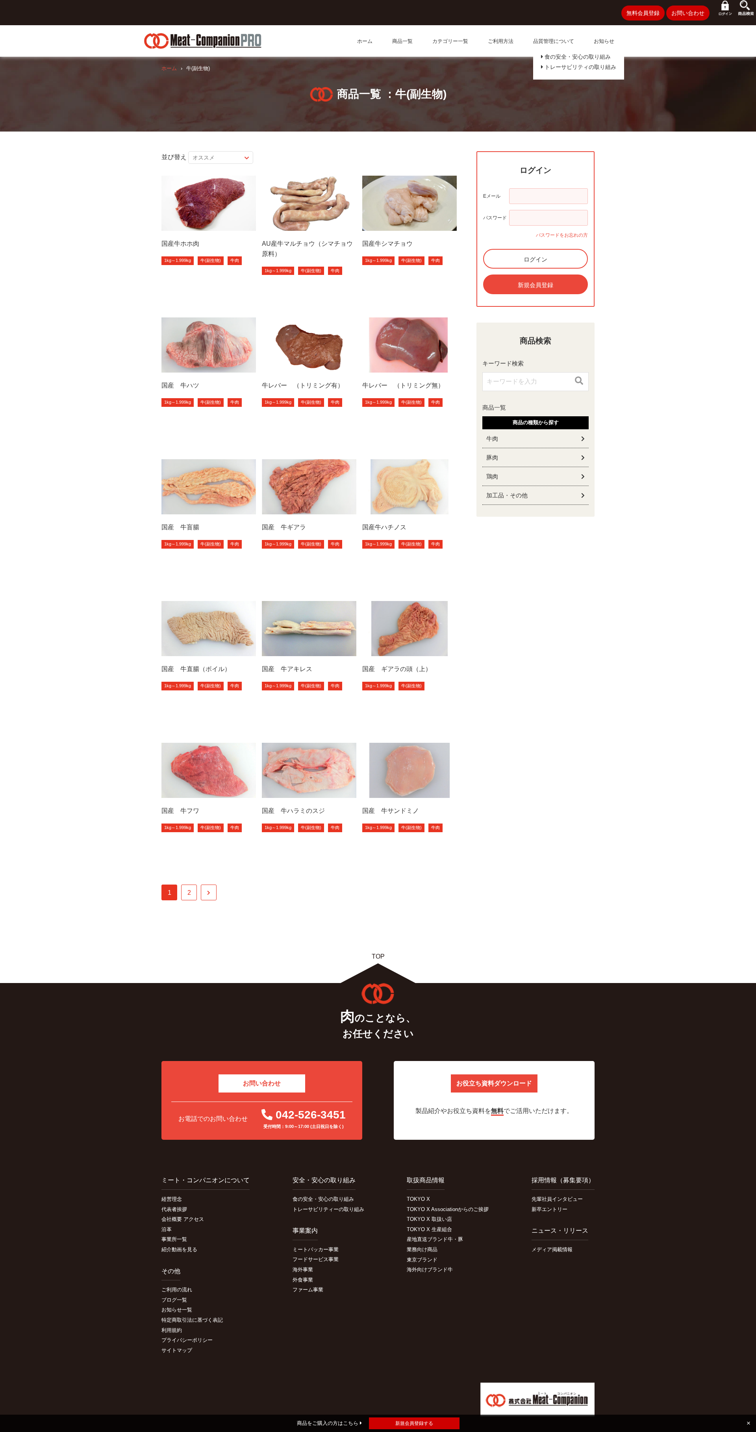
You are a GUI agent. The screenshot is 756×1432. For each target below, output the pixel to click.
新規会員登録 (535, 285)
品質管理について (553, 41)
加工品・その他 (507, 495)
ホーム (364, 41)
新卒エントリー (549, 1209)
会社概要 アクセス (182, 1219)
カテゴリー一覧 (450, 41)
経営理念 (171, 1199)
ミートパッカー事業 (316, 1249)
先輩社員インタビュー (557, 1199)
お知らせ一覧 (176, 1310)
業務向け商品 (422, 1249)
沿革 (166, 1229)
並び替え (174, 157)
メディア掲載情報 (552, 1249)
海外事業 (303, 1269)
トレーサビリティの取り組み (579, 67)
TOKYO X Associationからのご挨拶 (448, 1209)
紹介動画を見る (179, 1249)
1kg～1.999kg (177, 260)
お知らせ (604, 41)
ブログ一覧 (174, 1300)
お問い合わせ (687, 13)
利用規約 (171, 1330)
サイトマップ (176, 1350)
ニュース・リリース (560, 1230)
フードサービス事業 (316, 1259)
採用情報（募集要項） (563, 1180)
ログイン (535, 259)
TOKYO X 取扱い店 (429, 1219)
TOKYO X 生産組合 (429, 1229)
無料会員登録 (643, 13)
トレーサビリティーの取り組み (328, 1209)
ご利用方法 (500, 41)
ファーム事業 (308, 1290)
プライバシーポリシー (187, 1340)
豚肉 (492, 457)
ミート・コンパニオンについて (205, 1180)
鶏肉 (492, 476)
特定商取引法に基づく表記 (192, 1320)
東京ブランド (422, 1260)
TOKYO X (418, 1199)
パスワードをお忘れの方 (562, 235)
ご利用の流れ (176, 1290)
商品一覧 (402, 41)
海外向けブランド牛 (430, 1269)
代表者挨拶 (174, 1209)
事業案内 (305, 1230)
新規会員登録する (414, 1423)
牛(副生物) (210, 260)
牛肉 (234, 260)
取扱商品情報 (426, 1180)
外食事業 (303, 1280)
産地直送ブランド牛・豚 (435, 1239)
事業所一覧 (174, 1239)
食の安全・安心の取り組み (577, 57)
